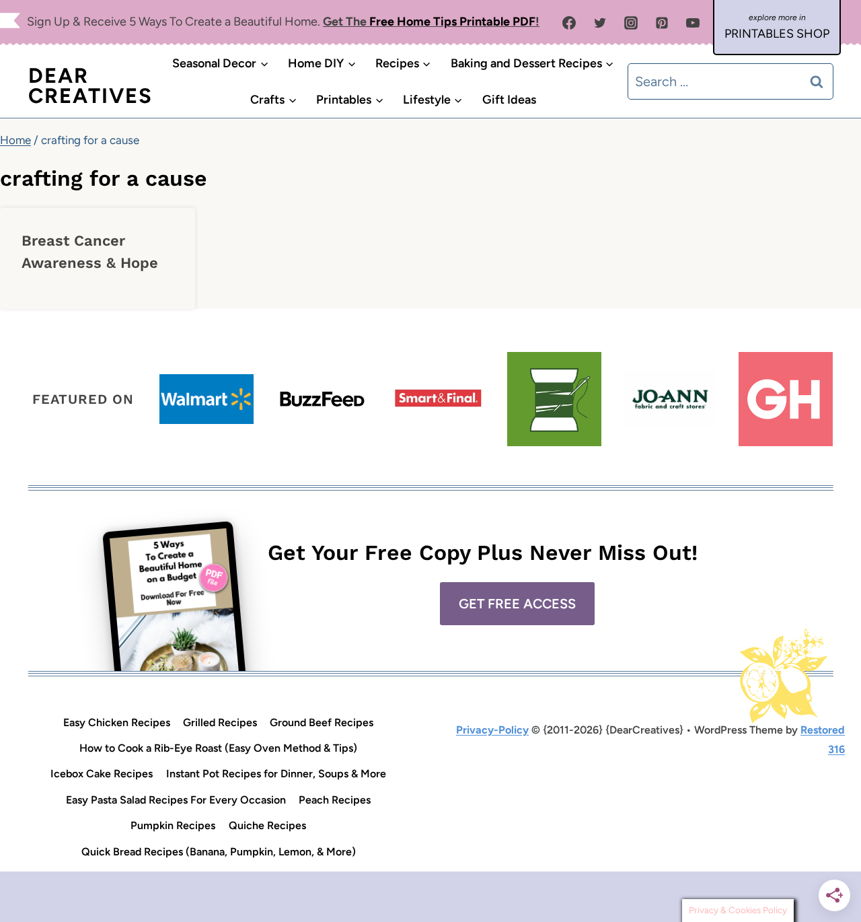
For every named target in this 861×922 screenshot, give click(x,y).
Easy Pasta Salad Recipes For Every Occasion (176, 799)
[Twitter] (600, 22)
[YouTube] (692, 22)
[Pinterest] (661, 22)
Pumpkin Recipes (172, 825)
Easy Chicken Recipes (116, 722)
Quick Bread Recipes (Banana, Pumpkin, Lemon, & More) (218, 851)
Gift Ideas (509, 99)
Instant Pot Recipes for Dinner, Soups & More (276, 773)
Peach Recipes (335, 799)
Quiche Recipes (267, 825)
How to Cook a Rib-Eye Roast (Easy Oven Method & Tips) (218, 748)
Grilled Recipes (220, 722)
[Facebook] (569, 22)
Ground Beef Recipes (321, 722)
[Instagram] (630, 22)
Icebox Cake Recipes (101, 773)
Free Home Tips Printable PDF (452, 21)
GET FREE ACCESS (517, 604)
